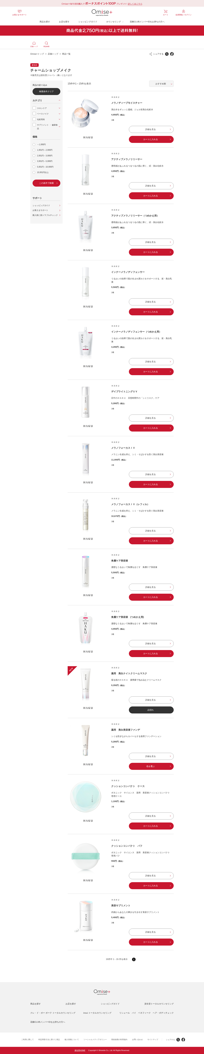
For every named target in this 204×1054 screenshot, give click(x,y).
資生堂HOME (80, 1050)
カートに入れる (150, 139)
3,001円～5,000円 (44, 161)
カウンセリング (113, 21)
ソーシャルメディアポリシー (95, 1039)
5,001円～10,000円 (45, 167)
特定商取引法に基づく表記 (49, 1039)
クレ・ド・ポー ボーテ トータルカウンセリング (52, 1013)
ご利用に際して (27, 1039)
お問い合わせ (137, 1039)
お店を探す (64, 21)
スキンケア (42, 108)
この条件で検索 (46, 183)
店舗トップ (53, 54)
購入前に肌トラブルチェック (45, 215)
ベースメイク (43, 114)
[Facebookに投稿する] (172, 54)
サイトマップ (152, 1039)
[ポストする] (167, 54)
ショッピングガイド (87, 21)
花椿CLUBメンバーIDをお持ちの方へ (147, 21)
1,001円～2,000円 (44, 150)
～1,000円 (41, 144)
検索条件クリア (46, 91)
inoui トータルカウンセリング (97, 1013)
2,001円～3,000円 (44, 156)
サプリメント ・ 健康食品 (47, 126)
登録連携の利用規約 (119, 1039)
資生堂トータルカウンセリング (159, 1004)
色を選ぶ (150, 766)
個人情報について (72, 1039)
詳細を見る (150, 129)
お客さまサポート (40, 210)
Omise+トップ (37, 54)
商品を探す (45, 21)
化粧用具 (41, 119)
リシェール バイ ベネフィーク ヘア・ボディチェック (146, 1013)
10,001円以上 (43, 172)
